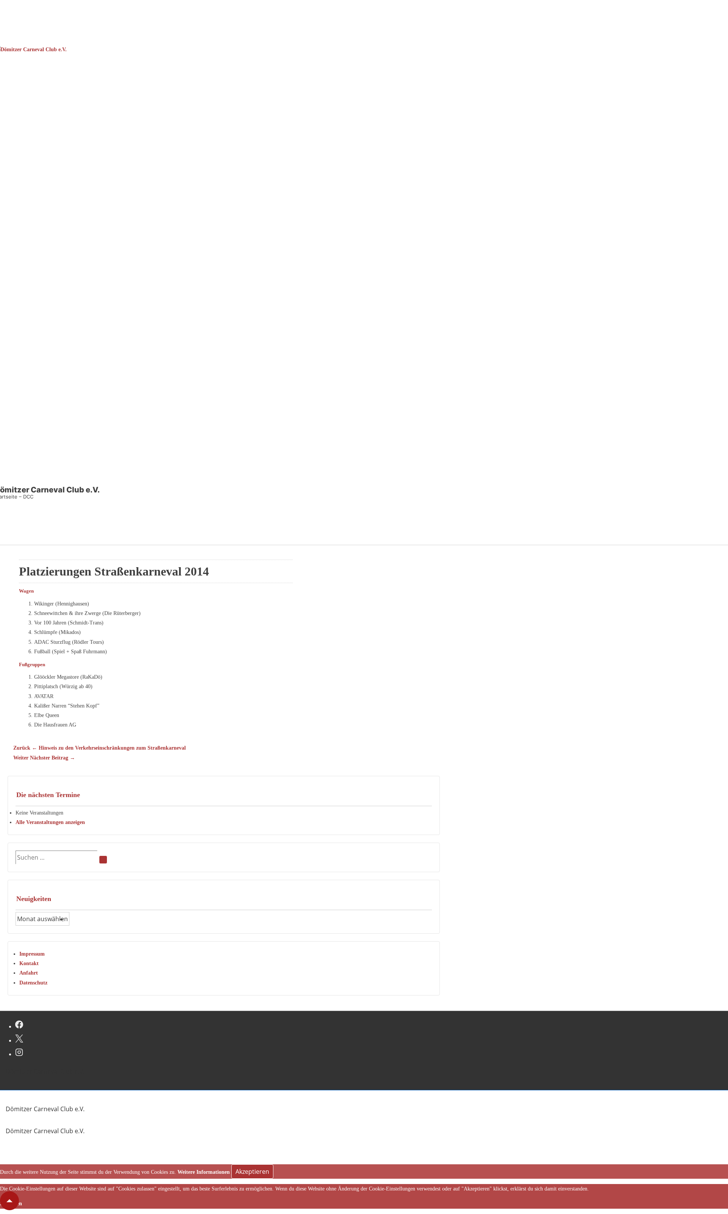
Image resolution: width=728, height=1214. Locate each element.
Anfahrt (28, 973)
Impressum (32, 954)
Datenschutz (33, 983)
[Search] (103, 859)
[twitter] (19, 1039)
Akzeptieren (252, 1171)
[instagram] (19, 1053)
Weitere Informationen (203, 1172)
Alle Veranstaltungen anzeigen (50, 822)
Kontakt (29, 963)
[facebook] (19, 1025)
